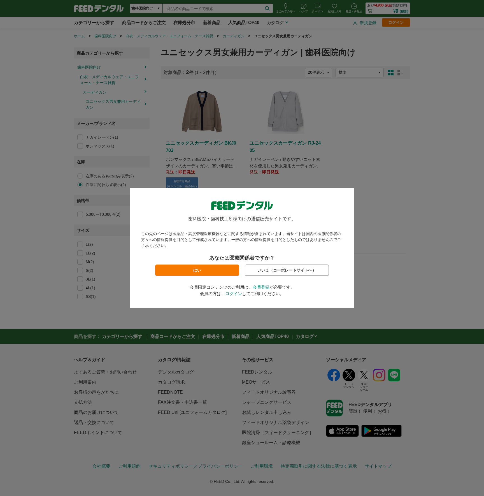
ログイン (233, 293)
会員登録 (261, 287)
